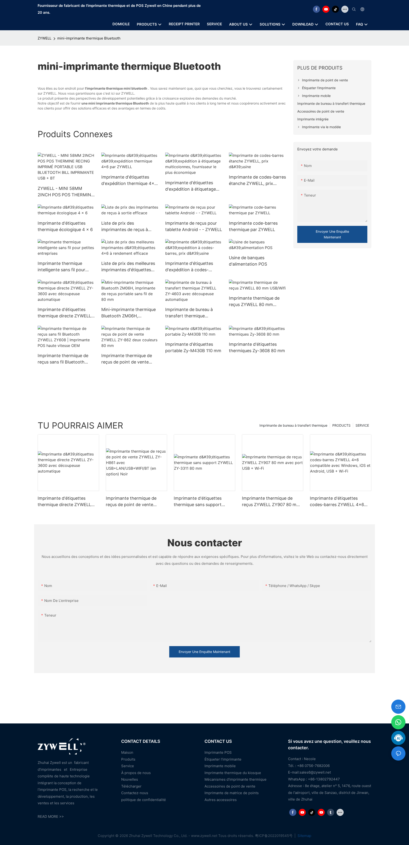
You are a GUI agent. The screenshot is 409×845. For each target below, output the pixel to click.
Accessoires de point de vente (229, 786)
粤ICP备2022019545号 (274, 835)
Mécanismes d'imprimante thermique (235, 779)
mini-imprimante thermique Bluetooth (88, 38)
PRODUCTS (341, 425)
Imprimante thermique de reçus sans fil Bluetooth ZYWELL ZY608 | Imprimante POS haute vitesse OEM (63, 359)
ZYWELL (44, 38)
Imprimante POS (218, 752)
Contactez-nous (134, 793)
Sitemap (304, 835)
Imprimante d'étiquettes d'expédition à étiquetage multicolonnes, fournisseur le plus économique (191, 186)
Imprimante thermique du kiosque (232, 773)
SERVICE (362, 425)
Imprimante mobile (220, 766)
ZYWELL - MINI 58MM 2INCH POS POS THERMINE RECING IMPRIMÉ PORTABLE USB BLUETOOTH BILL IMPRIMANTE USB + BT (66, 192)
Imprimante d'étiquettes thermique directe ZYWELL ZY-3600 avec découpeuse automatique (64, 313)
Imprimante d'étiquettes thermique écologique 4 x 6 (65, 226)
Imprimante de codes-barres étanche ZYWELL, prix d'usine (257, 181)
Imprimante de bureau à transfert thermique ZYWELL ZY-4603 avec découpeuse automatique (190, 313)
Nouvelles (129, 779)
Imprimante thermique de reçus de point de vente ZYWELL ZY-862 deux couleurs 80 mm (126, 359)
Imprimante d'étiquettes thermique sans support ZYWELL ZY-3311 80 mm (198, 502)
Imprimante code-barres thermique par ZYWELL (253, 226)
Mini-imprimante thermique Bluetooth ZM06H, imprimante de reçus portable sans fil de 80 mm (128, 313)
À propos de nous (136, 773)
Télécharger (131, 786)
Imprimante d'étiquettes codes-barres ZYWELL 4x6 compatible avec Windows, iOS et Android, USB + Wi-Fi (337, 502)
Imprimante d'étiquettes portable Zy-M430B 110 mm (193, 347)
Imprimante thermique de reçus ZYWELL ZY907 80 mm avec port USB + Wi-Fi (271, 502)
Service (127, 766)
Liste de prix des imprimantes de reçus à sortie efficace (124, 227)
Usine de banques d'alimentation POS (248, 261)
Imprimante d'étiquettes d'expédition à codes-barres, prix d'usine (189, 267)
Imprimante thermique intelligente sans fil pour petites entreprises (61, 267)
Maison (127, 752)
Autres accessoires (220, 799)
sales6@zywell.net (315, 772)
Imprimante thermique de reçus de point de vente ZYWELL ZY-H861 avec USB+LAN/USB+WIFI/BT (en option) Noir (134, 502)
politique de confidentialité (143, 799)
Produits (128, 759)
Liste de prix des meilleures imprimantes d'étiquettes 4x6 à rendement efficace (128, 267)
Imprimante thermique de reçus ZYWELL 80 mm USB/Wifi (254, 302)
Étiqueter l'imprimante (222, 759)
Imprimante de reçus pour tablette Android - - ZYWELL (193, 226)
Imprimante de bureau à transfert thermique (293, 425)
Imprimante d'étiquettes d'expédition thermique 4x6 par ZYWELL (129, 181)
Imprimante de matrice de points (231, 793)
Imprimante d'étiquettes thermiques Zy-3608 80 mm (257, 347)
